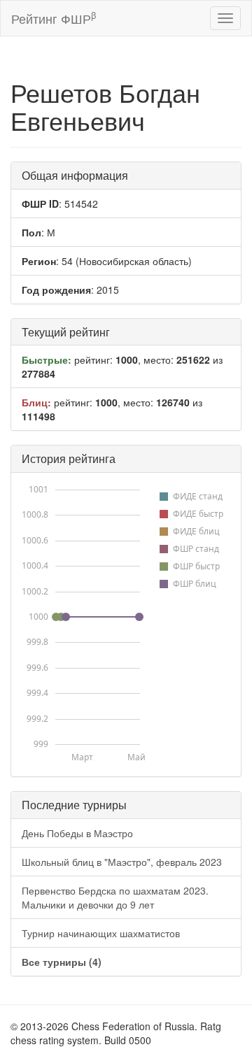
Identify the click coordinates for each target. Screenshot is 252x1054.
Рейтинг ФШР (53, 17)
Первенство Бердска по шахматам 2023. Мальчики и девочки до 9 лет (115, 897)
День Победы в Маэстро (77, 833)
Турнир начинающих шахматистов (101, 933)
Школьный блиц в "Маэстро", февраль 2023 (122, 862)
